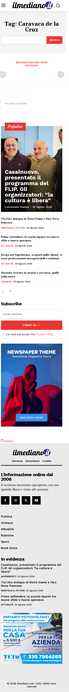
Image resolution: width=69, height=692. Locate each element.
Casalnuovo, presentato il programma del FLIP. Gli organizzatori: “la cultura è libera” (29, 186)
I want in (29, 325)
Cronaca (6, 281)
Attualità (7, 245)
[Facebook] (5, 500)
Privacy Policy (44, 334)
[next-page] (9, 291)
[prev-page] (3, 291)
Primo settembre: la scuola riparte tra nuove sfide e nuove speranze (30, 238)
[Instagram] (15, 500)
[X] (26, 500)
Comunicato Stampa (17, 207)
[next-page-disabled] (60, 74)
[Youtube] (36, 500)
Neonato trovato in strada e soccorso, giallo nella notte (30, 274)
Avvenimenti (8, 576)
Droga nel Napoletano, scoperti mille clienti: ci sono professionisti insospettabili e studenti (31, 256)
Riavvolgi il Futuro (13, 228)
